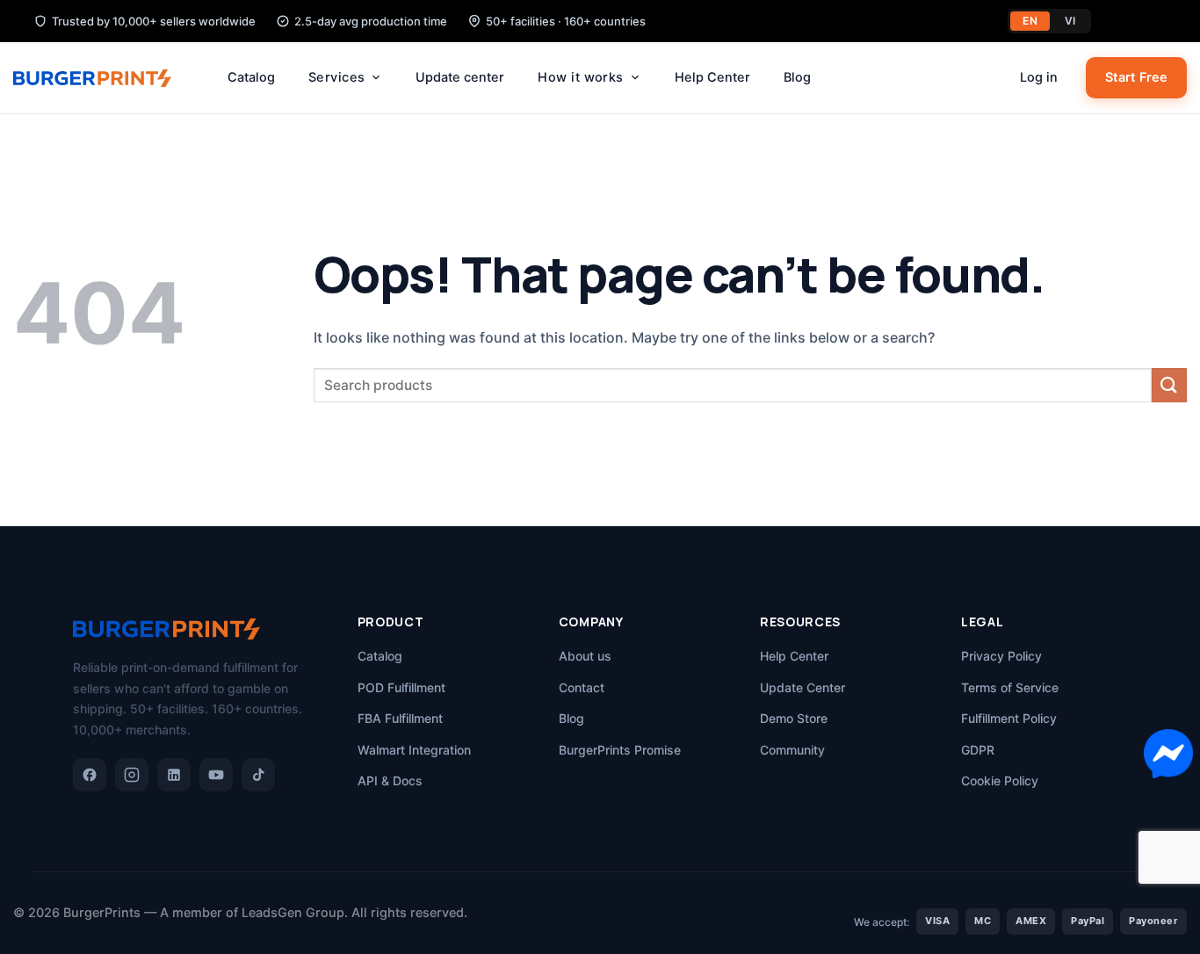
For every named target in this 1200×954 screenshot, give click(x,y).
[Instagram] (131, 774)
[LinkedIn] (174, 774)
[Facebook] (89, 774)
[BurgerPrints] (101, 78)
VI (1070, 20)
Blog (797, 77)
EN (1030, 20)
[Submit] (1169, 385)
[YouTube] (216, 774)
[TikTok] (258, 774)
